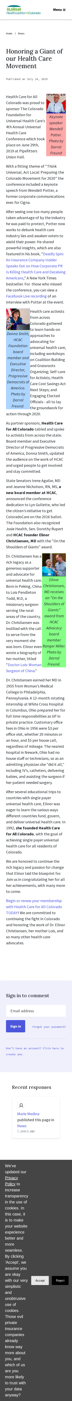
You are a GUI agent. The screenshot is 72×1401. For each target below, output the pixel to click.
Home (9, 33)
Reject (60, 1280)
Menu (57, 9)
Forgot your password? (49, 1027)
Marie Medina (28, 1113)
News (21, 33)
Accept (40, 1280)
